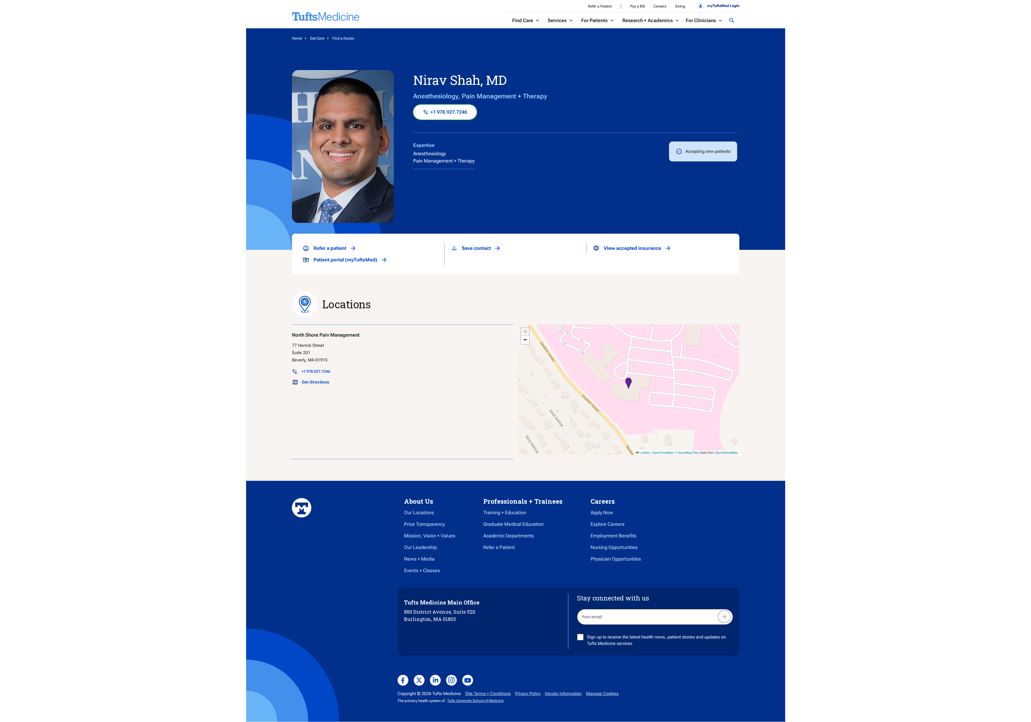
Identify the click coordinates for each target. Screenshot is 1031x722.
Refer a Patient (600, 6)
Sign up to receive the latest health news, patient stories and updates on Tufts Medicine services (656, 640)
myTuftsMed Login (723, 6)
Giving (680, 6)
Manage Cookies (602, 693)
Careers (659, 6)
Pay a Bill (637, 6)
